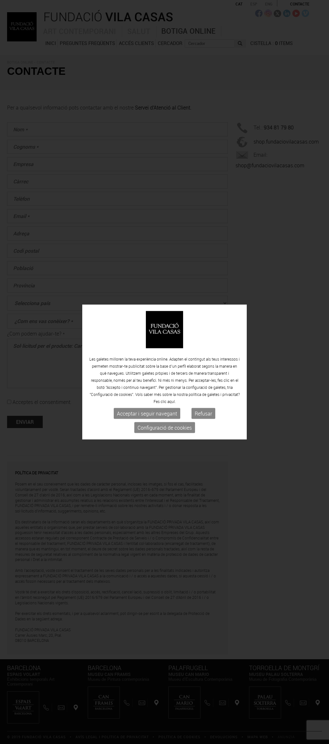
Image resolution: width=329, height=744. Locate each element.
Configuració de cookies (165, 427)
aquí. (171, 401)
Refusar (203, 413)
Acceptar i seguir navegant (147, 413)
